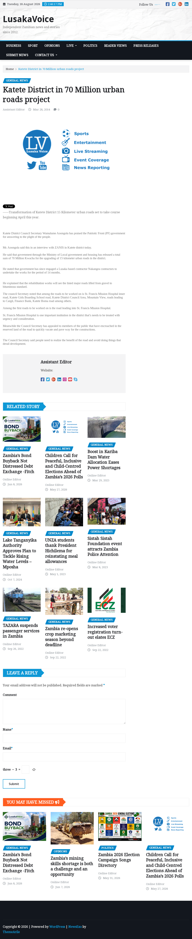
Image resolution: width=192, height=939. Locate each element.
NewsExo (75, 926)
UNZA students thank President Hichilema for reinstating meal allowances (61, 551)
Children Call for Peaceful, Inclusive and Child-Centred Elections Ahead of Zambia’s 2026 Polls (64, 466)
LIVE (70, 45)
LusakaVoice (28, 19)
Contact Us (45, 55)
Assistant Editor (14, 109)
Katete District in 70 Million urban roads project (51, 69)
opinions (52, 45)
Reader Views (115, 45)
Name (8, 729)
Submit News (17, 55)
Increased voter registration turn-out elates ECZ (105, 632)
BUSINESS (13, 45)
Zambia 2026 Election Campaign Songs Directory (119, 860)
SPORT (33, 45)
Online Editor (12, 479)
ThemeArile (11, 932)
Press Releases (146, 45)
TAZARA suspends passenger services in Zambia (21, 631)
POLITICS (90, 45)
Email (8, 748)
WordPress (57, 926)
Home (10, 69)
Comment (10, 695)
